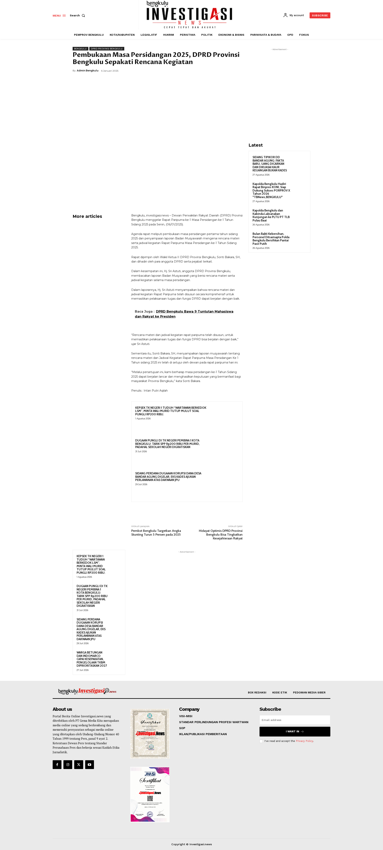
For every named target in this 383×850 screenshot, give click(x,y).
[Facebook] (201, 71)
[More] (238, 71)
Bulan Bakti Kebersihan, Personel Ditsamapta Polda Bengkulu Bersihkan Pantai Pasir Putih (271, 239)
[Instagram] (67, 764)
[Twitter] (211, 71)
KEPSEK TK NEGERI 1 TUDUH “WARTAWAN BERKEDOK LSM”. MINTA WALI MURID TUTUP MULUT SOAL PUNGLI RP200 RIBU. (170, 411)
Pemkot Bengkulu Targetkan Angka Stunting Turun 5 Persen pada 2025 (156, 532)
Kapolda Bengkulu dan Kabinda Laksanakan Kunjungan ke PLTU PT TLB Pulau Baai (271, 215)
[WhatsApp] (229, 71)
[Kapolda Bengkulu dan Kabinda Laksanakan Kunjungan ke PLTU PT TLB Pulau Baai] (299, 215)
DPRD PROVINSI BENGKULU (107, 48)
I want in (292, 731)
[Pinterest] (220, 71)
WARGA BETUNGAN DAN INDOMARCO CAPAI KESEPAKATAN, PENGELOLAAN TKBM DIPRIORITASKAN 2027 (92, 659)
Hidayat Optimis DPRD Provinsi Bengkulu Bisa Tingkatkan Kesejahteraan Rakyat (221, 534)
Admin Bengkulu (88, 70)
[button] (78, 15)
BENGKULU (80, 48)
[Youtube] (89, 764)
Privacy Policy (304, 740)
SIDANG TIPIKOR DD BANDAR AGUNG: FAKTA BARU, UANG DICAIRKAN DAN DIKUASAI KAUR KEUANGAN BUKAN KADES (270, 163)
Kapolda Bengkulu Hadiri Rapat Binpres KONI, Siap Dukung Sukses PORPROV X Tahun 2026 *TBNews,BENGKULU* (271, 190)
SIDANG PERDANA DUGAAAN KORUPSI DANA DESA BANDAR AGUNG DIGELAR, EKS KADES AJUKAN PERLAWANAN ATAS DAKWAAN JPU (168, 477)
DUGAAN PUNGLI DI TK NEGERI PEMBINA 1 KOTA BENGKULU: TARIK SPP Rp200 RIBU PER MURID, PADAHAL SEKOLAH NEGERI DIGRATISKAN (167, 444)
